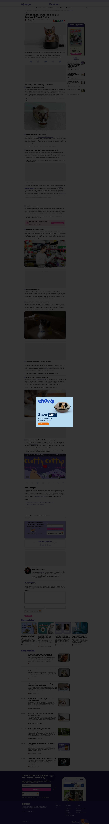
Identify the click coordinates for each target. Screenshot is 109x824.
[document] (54, 412)
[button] (71, 398)
